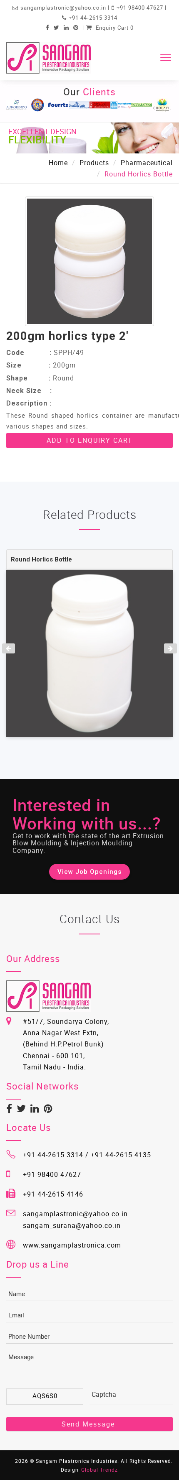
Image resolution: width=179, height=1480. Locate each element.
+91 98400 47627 (141, 7)
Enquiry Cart (114, 27)
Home (58, 162)
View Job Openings (89, 871)
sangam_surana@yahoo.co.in (72, 1225)
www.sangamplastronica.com (72, 1245)
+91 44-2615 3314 (93, 17)
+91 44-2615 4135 (121, 1154)
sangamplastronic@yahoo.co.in (64, 7)
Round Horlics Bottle (41, 559)
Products (94, 162)
